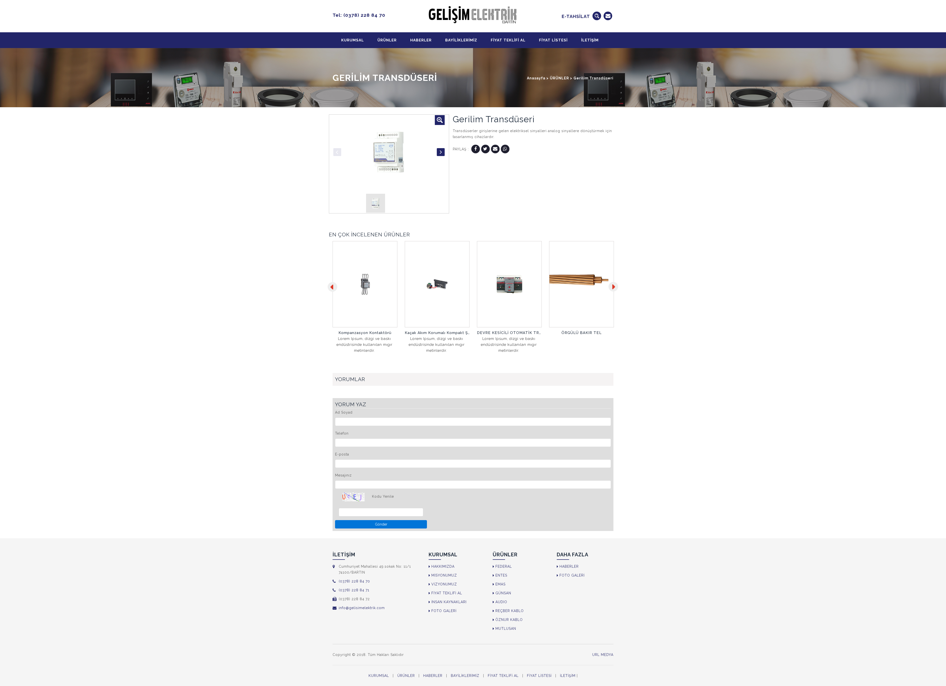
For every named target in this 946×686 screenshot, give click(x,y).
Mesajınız (343, 475)
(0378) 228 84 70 (354, 581)
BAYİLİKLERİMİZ (461, 40)
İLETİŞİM (590, 40)
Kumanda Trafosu (581, 333)
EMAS (500, 584)
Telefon (342, 433)
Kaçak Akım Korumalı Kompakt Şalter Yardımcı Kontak (365, 333)
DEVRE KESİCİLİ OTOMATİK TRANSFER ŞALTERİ (437, 333)
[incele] (365, 319)
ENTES (501, 575)
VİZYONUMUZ (444, 584)
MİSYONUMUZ (444, 575)
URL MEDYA (602, 655)
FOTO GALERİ (443, 611)
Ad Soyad (344, 412)
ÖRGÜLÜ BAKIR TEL (509, 333)
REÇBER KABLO (509, 611)
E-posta (342, 454)
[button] (440, 120)
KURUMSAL (352, 40)
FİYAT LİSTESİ (553, 40)
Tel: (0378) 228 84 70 (359, 15)
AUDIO (501, 602)
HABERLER (421, 40)
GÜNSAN (503, 593)
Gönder (381, 524)
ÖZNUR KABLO (509, 620)
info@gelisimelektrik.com (362, 608)
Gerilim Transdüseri (593, 78)
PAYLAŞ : (461, 149)
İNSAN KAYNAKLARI (449, 602)
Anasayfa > (538, 78)
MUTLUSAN (505, 629)
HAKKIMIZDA (443, 566)
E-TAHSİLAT (576, 16)
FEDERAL (503, 566)
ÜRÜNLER (387, 40)
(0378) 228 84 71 (354, 590)
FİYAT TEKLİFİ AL (508, 40)
